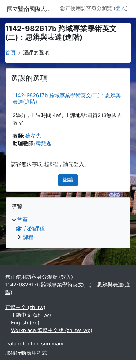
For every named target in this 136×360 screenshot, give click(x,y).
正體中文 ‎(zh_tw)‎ (25, 307)
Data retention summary (34, 343)
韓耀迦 (44, 143)
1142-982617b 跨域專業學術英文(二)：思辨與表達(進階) (67, 98)
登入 (120, 8)
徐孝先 (33, 136)
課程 (28, 237)
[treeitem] (68, 229)
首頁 (10, 52)
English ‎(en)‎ (25, 323)
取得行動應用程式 (26, 353)
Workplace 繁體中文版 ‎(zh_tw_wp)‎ (51, 330)
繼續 (68, 180)
